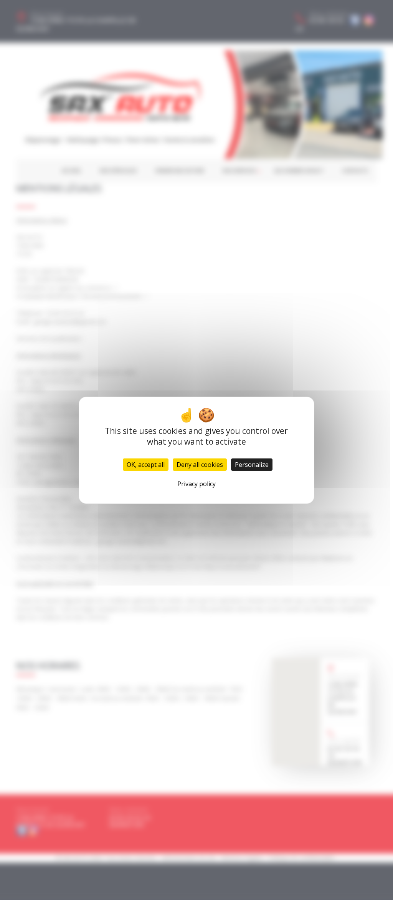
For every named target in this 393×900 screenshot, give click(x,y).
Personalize (252, 464)
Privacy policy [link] (196, 484)
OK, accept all (146, 464)
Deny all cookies (200, 464)
